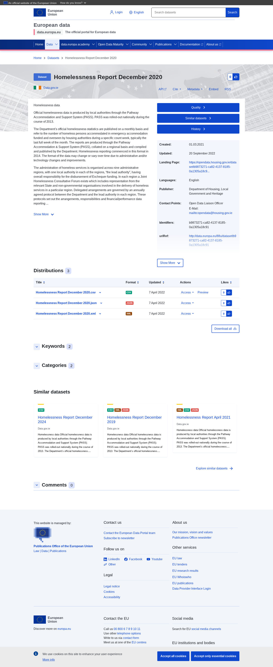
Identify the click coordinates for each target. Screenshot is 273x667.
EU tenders (179, 564)
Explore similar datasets (214, 468)
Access (186, 292)
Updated (155, 282)
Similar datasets (196, 118)
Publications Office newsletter (191, 537)
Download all (223, 328)
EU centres (139, 642)
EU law (177, 558)
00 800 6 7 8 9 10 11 (127, 629)
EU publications (182, 583)
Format (131, 282)
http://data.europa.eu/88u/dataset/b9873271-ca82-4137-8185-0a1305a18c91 (212, 240)
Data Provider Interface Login (191, 588)
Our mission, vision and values (192, 532)
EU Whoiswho (181, 577)
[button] (73, 2)
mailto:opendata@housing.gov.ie (210, 213)
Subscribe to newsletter (119, 538)
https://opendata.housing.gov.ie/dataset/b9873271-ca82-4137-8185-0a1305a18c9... (212, 167)
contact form (131, 637)
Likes (225, 282)
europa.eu (64, 628)
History (196, 129)
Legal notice (112, 586)
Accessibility (112, 597)
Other (112, 564)
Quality (196, 107)
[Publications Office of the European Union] (66, 534)
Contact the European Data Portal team (129, 533)
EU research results (185, 570)
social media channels (206, 629)
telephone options (129, 633)
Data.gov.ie (50, 87)
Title (39, 282)
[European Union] (66, 619)
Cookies (109, 591)
